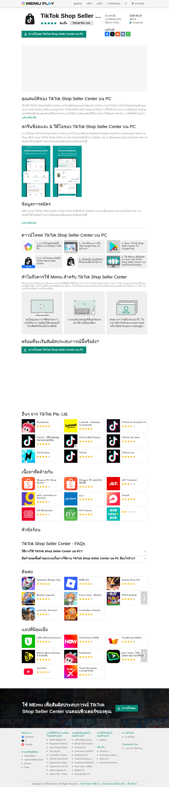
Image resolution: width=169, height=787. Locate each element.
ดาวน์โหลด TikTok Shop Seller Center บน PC (56, 34)
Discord (27, 763)
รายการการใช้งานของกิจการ (137, 748)
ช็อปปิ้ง (63, 23)
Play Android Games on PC (112, 763)
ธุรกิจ (99, 3)
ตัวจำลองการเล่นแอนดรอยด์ (112, 755)
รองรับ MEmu (30, 756)
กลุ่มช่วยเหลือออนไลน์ (33, 760)
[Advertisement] (84, 68)
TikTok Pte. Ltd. (81, 23)
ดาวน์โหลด (128, 708)
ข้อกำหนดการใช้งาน (90, 784)
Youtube (28, 744)
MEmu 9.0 (104, 759)
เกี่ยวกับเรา (104, 751)
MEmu (38, 3)
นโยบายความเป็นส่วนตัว (113, 784)
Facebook (29, 737)
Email (26, 767)
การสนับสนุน (113, 3)
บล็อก (89, 3)
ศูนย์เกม (78, 3)
